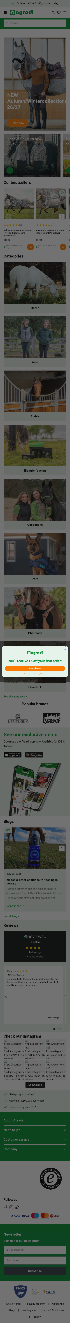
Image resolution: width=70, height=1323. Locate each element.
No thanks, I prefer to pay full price (35, 673)
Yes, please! (35, 668)
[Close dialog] (65, 648)
